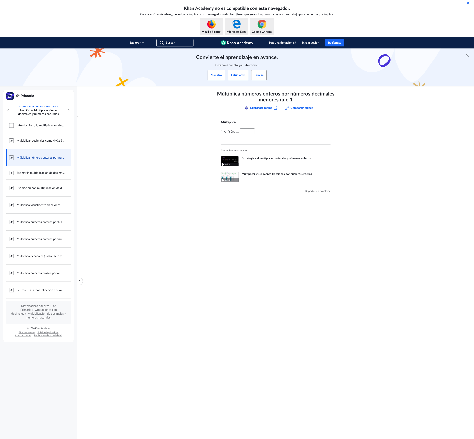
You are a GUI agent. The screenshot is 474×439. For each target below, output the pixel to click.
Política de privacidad (48, 332)
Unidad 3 (52, 106)
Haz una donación (280, 42)
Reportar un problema (318, 191)
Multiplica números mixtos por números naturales (41, 273)
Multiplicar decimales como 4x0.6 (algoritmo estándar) (41, 140)
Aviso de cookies (23, 335)
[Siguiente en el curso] (68, 110)
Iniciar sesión (310, 42)
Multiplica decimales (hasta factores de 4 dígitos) (41, 256)
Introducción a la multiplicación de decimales (41, 125)
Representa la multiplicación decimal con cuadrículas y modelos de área (41, 290)
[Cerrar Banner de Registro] (467, 55)
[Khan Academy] (237, 42)
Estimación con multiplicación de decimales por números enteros (41, 188)
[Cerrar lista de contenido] (80, 281)
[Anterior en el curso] (8, 110)
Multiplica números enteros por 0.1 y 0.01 (41, 222)
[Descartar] (468, 3)
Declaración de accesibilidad (48, 335)
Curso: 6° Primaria (31, 106)
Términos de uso (27, 332)
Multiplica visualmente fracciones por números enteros (41, 205)
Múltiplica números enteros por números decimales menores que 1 (41, 157)
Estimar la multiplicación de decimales (41, 172)
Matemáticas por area (35, 305)
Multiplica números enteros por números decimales (41, 239)
